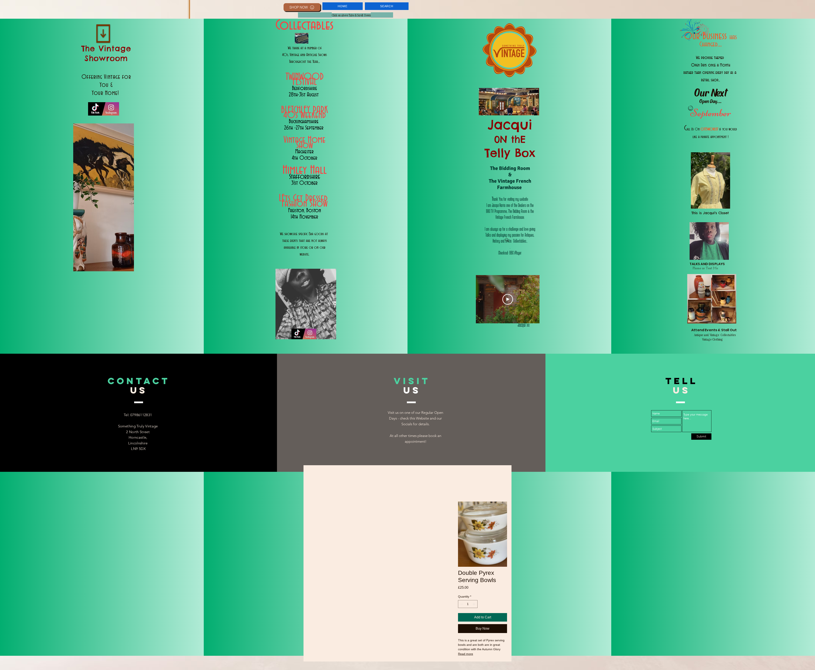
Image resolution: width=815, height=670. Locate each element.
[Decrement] (461, 604)
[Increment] (474, 604)
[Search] (507, 240)
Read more (465, 654)
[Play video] (507, 299)
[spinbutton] (468, 604)
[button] (342, 6)
